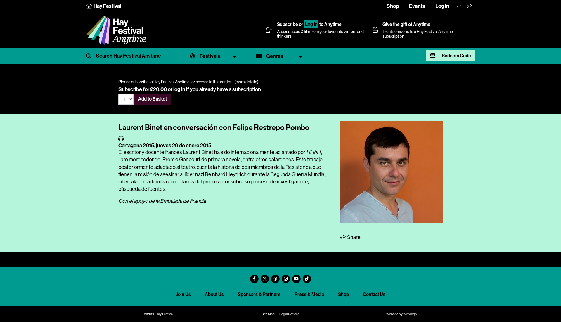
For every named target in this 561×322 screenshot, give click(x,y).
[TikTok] (307, 276)
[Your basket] (459, 6)
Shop (393, 6)
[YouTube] (296, 276)
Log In (311, 24)
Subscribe (287, 24)
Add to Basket (152, 99)
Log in (442, 6)
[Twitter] (264, 276)
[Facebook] (254, 276)
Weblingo (410, 314)
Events (417, 6)
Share (353, 237)
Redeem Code (456, 55)
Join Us (183, 294)
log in (179, 89)
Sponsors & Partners (259, 294)
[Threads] (275, 276)
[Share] (470, 6)
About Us (214, 294)
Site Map (268, 314)
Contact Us (374, 294)
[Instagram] (285, 276)
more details (246, 81)
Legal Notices (289, 314)
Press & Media (309, 294)
